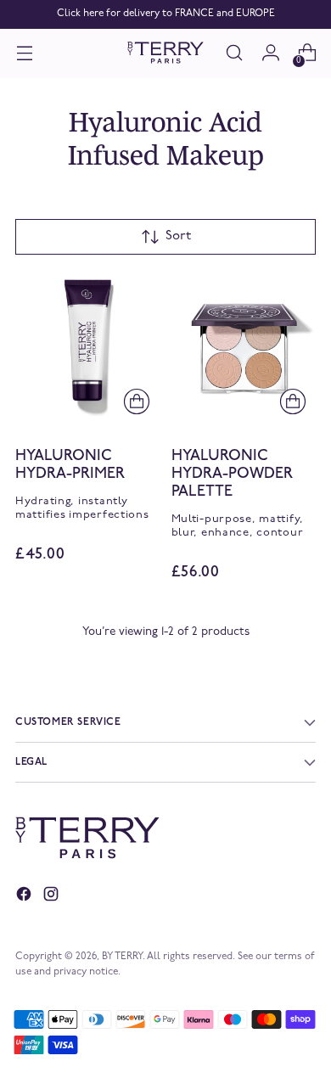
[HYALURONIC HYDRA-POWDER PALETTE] (244, 347)
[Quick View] (137, 400)
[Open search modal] (233, 53)
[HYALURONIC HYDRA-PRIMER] (87, 347)
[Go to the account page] (270, 53)
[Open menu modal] (24, 53)
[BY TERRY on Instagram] (52, 897)
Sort (178, 236)
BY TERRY (122, 957)
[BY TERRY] (165, 53)
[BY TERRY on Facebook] (25, 897)
